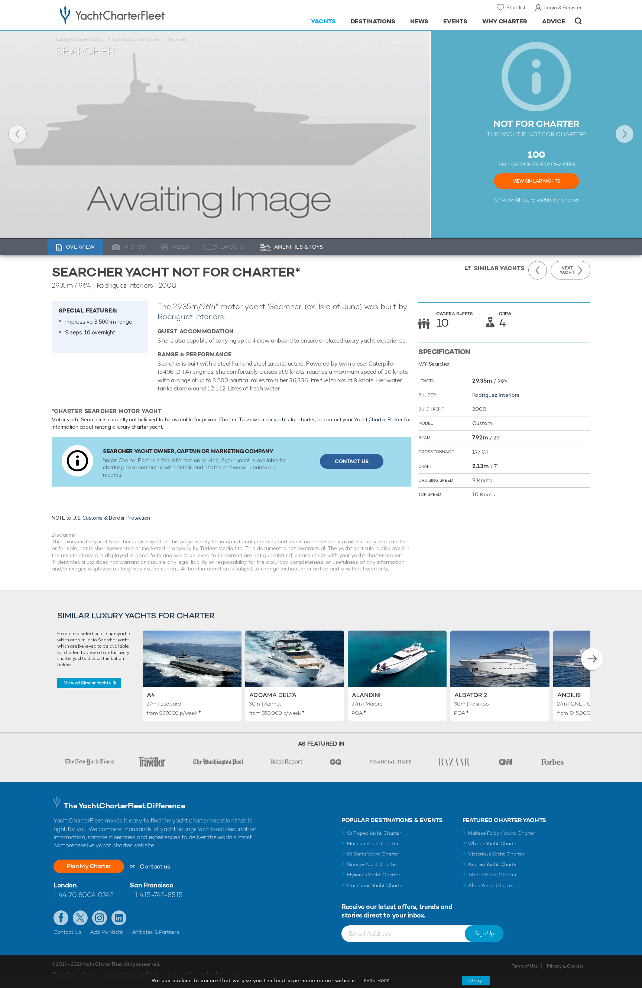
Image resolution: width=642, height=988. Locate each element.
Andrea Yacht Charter (493, 864)
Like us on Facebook (61, 917)
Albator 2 (470, 695)
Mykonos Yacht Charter (373, 874)
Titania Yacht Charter (492, 874)
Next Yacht (624, 134)
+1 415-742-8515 (156, 894)
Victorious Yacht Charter (496, 854)
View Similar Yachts (536, 181)
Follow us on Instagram (99, 917)
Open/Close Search (578, 20)
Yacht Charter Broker (378, 419)
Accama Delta (272, 695)
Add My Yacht (106, 932)
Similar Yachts (499, 268)
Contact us (155, 866)
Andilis (569, 695)
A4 (151, 695)
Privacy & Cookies (565, 966)
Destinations (373, 21)
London (65, 885)
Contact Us (352, 461)
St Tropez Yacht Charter (374, 833)
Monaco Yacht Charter (373, 843)
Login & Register (563, 7)
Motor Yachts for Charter (134, 39)
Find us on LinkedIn (118, 917)
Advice (553, 21)
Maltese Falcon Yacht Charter (501, 833)
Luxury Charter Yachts (78, 39)
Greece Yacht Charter (372, 864)
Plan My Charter (89, 866)
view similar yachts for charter (280, 419)
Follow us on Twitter (80, 917)
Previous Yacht (17, 134)
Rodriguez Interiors (191, 316)
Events (455, 21)
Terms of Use (525, 966)
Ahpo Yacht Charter (490, 885)
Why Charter (505, 21)
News (419, 21)
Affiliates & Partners (155, 932)
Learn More (375, 980)
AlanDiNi (366, 695)
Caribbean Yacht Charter (375, 885)
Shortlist (515, 7)
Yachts (323, 21)
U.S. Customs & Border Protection (111, 517)
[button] (592, 659)
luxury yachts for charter (549, 199)
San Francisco (151, 885)
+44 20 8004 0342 (84, 894)
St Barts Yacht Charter (373, 854)
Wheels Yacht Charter (493, 843)
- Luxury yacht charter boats (135, 15)
